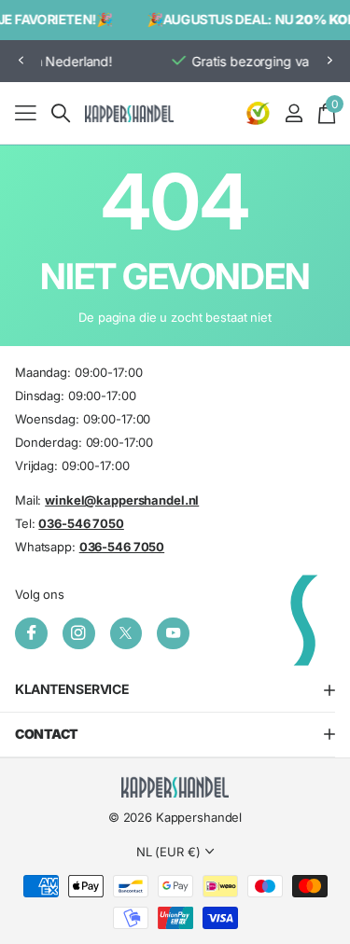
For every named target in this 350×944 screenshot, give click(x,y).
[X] (126, 634)
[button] (20, 61)
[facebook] (31, 634)
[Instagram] (79, 634)
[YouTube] (173, 634)
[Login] (293, 112)
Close (175, 690)
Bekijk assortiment (25, 112)
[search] (60, 113)
